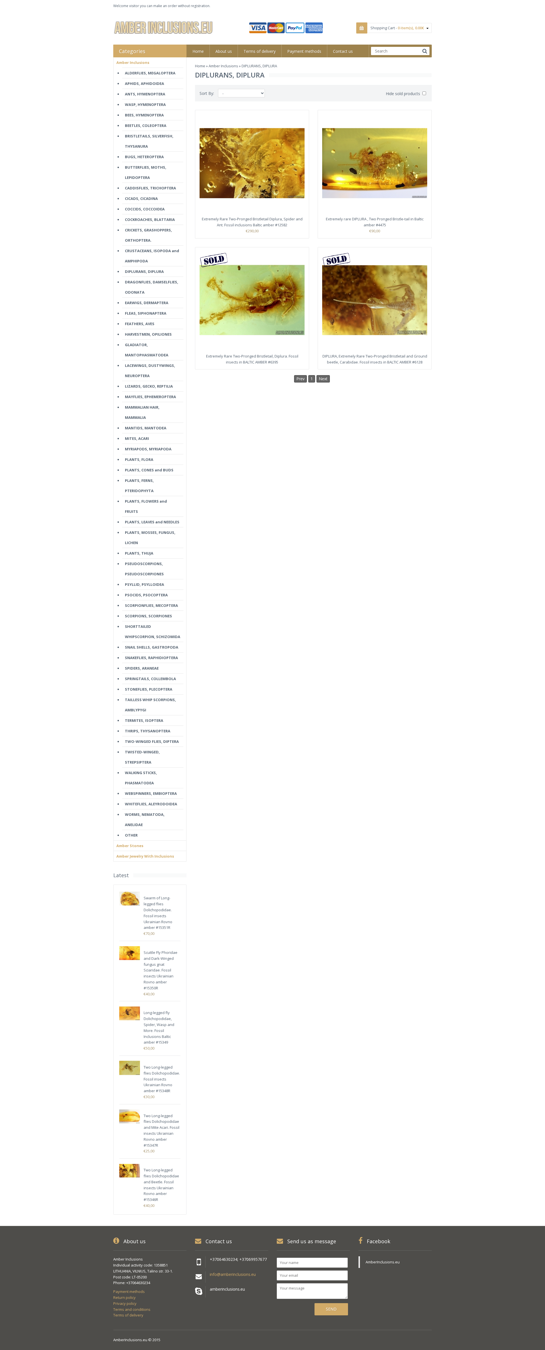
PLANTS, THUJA (139, 553)
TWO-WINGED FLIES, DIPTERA (152, 741)
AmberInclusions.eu (383, 1262)
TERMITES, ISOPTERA (144, 720)
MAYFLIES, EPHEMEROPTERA (150, 396)
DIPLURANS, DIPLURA (144, 271)
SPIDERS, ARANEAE (142, 668)
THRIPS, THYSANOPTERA (147, 730)
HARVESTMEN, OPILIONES (148, 334)
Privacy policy (125, 1303)
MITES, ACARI (137, 438)
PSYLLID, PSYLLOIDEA (144, 584)
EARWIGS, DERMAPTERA (146, 302)
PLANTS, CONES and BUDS (149, 470)
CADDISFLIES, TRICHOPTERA (150, 188)
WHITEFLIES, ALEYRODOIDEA (151, 803)
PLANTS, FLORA (139, 459)
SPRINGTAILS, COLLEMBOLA (150, 678)
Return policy (124, 1297)
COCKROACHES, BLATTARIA (150, 219)
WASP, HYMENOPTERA (145, 104)
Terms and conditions (131, 1309)
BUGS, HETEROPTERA (144, 156)
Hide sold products (403, 93)
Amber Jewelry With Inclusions (145, 856)
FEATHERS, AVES (139, 323)
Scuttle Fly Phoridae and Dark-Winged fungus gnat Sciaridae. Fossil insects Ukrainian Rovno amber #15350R (160, 970)
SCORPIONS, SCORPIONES (148, 615)
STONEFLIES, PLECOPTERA (148, 689)
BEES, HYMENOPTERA (144, 115)
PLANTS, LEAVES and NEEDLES (152, 521)
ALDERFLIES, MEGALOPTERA (150, 73)
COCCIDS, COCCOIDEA (145, 209)
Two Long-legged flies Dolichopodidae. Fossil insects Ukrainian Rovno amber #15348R (162, 1079)
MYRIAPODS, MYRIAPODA (148, 449)
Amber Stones (129, 845)
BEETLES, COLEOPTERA (145, 125)
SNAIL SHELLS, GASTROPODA (151, 647)
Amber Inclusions (223, 65)
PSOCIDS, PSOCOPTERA (146, 594)
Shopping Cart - (397, 27)
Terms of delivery (128, 1315)
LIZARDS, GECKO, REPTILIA (149, 386)
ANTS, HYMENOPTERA (145, 94)
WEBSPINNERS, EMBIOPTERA (151, 793)
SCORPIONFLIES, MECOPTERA (151, 605)
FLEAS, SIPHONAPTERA (145, 313)
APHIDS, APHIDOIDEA (144, 83)
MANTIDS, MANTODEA (145, 428)
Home (200, 65)
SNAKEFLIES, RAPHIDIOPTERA (151, 657)
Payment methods (129, 1291)
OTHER (131, 835)
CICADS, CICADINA (141, 198)
